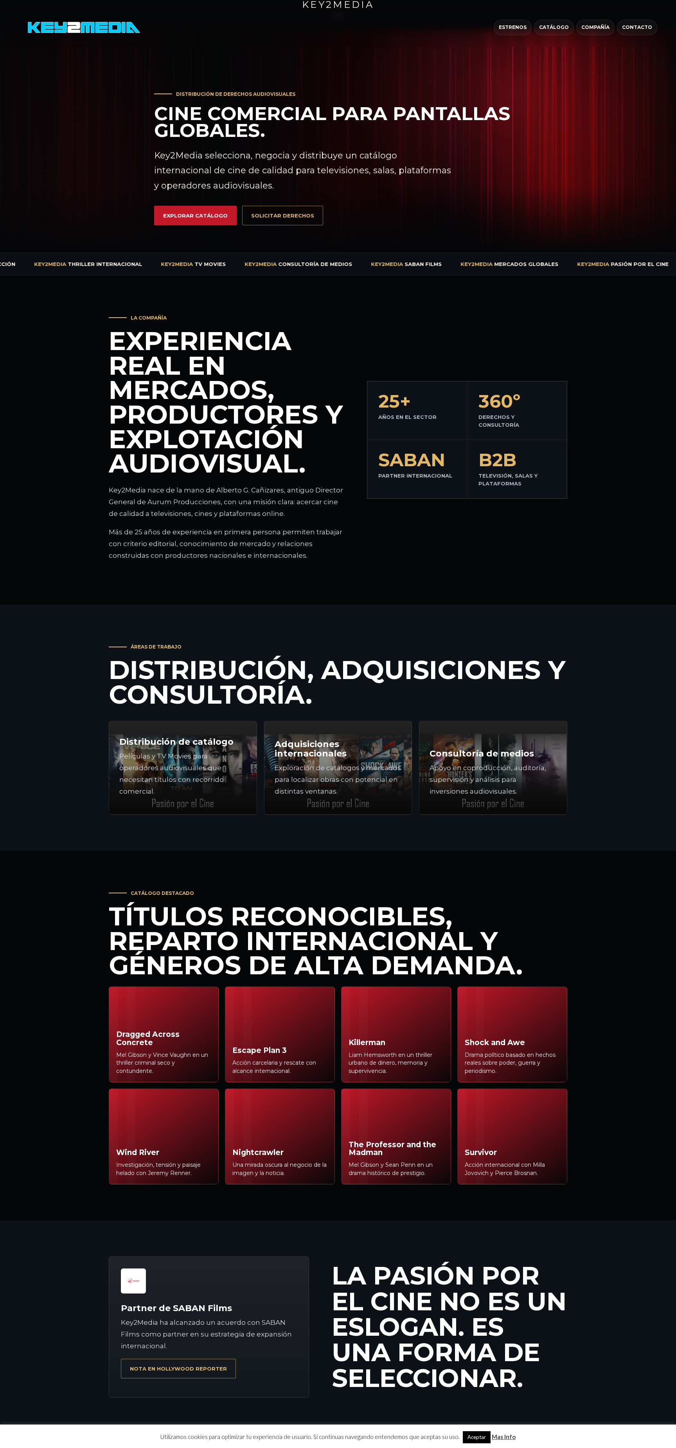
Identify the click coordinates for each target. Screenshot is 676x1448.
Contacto (637, 27)
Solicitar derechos (282, 215)
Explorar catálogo (195, 215)
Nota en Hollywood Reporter (178, 1368)
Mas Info (504, 1436)
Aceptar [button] (476, 1437)
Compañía (595, 27)
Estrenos (513, 27)
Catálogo (554, 27)
